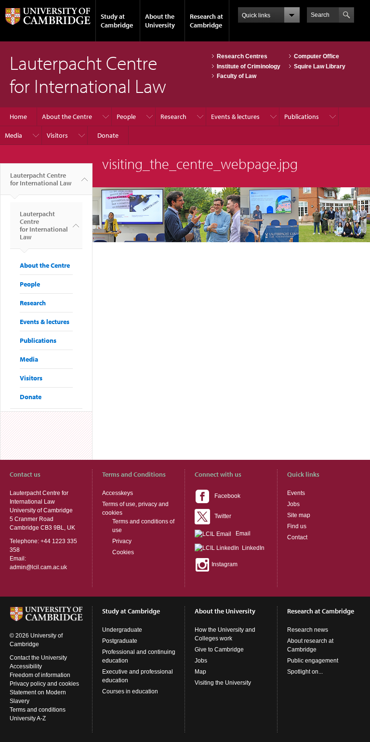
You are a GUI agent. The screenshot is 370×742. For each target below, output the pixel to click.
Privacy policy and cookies (44, 683)
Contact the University (38, 657)
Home (18, 116)
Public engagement (312, 660)
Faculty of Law (236, 76)
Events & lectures (235, 116)
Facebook (225, 496)
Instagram (224, 564)
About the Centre (67, 116)
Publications (301, 116)
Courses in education (130, 691)
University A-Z (28, 718)
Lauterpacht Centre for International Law (40, 179)
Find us (296, 526)
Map (200, 671)
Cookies (123, 552)
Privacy (122, 541)
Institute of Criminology (248, 66)
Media (13, 135)
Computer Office (316, 56)
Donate (108, 135)
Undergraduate (122, 629)
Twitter (220, 516)
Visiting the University (223, 682)
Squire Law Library (319, 66)
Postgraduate (119, 641)
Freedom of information (40, 675)
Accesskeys (117, 493)
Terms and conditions (38, 709)
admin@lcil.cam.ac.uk (38, 567)
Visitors (57, 135)
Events (296, 493)
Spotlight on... (305, 671)
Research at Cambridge (206, 20)
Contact (297, 537)
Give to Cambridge (219, 649)
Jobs (293, 504)
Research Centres (242, 56)
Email (241, 533)
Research (173, 116)
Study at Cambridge (117, 20)
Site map (298, 515)
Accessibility (26, 666)
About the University (160, 20)
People (126, 116)
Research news (307, 629)
